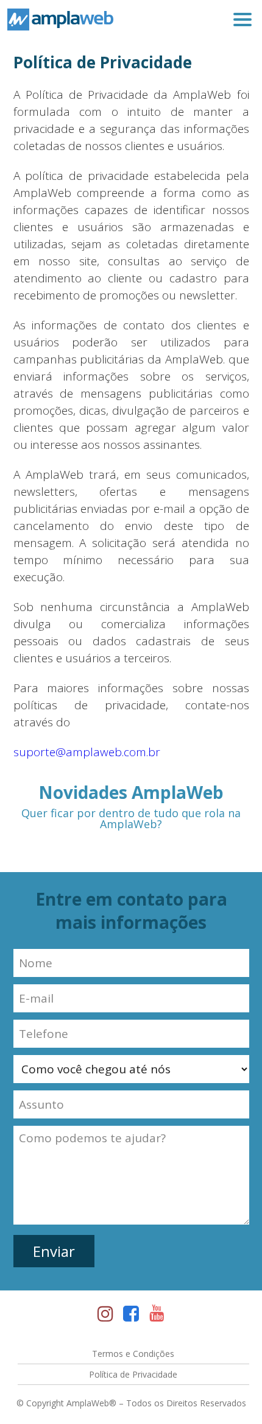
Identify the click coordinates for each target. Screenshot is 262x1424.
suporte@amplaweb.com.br (86, 752)
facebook (131, 1314)
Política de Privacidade (133, 1374)
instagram (105, 1314)
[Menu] (242, 19)
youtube (156, 1314)
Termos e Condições (133, 1353)
